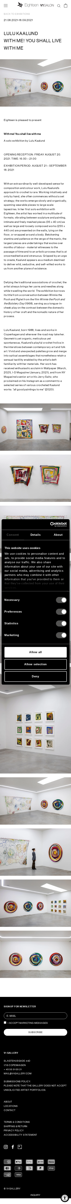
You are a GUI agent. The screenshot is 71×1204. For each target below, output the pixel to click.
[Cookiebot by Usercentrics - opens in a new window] (50, 524)
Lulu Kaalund (21, 33)
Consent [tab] (13, 534)
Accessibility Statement (20, 1135)
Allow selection (35, 664)
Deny (35, 676)
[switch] (61, 612)
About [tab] (58, 534)
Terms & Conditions (17, 1122)
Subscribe (35, 1032)
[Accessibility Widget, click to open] (65, 1198)
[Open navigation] (6, 5)
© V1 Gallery (12, 1188)
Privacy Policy (14, 1130)
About (8, 1101)
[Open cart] (65, 5)
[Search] (59, 5)
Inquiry (35, 1195)
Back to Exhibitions (17, 14)
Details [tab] (35, 534)
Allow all (35, 652)
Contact (10, 1110)
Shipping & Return (15, 1126)
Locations (11, 1106)
